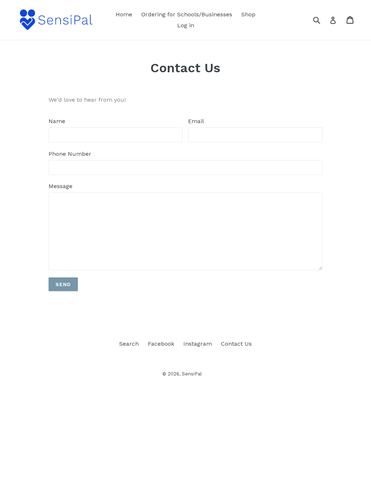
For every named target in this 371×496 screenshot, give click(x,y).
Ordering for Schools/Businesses (186, 14)
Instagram (197, 343)
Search (129, 343)
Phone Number (70, 153)
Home (124, 14)
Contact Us (236, 343)
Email (196, 121)
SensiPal (192, 374)
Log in (185, 25)
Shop (248, 14)
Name (57, 121)
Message (60, 186)
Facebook (161, 343)
